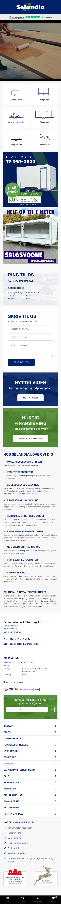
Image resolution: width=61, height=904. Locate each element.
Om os (7, 732)
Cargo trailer (16, 100)
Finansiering (11, 801)
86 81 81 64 (23, 281)
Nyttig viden (30, 397)
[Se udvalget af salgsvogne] (45, 92)
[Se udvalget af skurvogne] (45, 115)
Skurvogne (44, 122)
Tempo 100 (10, 757)
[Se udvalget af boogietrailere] (16, 137)
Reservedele (44, 145)
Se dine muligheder (30, 438)
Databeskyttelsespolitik (19, 770)
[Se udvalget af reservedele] (45, 137)
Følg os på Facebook (15, 682)
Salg (6, 776)
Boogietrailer (16, 145)
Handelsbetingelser (16, 744)
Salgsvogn (44, 100)
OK (51, 709)
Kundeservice (12, 738)
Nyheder (9, 763)
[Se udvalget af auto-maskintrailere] (16, 115)
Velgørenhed (12, 807)
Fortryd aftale (13, 813)
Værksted (10, 788)
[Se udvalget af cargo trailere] (16, 92)
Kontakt (9, 726)
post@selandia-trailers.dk (24, 644)
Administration (13, 795)
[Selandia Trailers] (30, 7)
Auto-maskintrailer (16, 122)
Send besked (21, 362)
